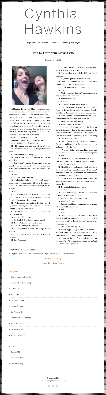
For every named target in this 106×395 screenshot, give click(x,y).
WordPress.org (17, 364)
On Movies (22, 249)
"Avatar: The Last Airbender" (29, 254)
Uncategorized (33, 249)
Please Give (47, 263)
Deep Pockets (58, 263)
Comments (17, 358)
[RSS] (57, 386)
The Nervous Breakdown (29, 135)
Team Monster (16, 324)
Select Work (43, 43)
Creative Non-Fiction (19, 283)
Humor (14, 294)
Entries (15, 352)
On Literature (16, 300)
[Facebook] (49, 386)
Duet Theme (44, 381)
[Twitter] (53, 386)
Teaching (55, 43)
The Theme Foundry (58, 381)
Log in (13, 346)
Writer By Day (16, 335)
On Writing (15, 312)
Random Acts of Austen (20, 318)
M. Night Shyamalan (49, 254)
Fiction (13, 289)
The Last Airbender (66, 254)
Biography (30, 43)
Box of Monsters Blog (19, 277)
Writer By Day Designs (71, 43)
